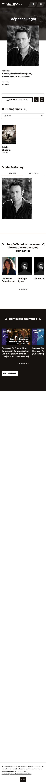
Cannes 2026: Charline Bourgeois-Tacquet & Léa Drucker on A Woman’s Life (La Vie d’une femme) (15, 352)
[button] (29, 181)
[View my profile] (41, 4)
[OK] (23, 779)
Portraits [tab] (33, 173)
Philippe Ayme (22, 280)
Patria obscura (6, 148)
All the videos (9, 373)
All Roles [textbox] (7, 116)
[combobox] (23, 115)
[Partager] (36, 99)
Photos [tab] (12, 173)
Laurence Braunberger (8, 280)
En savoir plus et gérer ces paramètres (16, 774)
